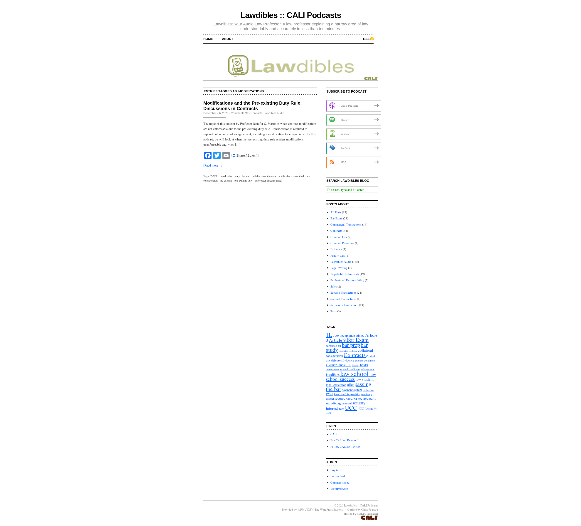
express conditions (365, 360)
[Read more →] (213, 165)
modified (299, 176)
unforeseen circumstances (268, 180)
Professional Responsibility (347, 280)
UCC (351, 407)
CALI (333, 434)
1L (329, 334)
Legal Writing (338, 268)
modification (269, 176)
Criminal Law (338, 237)
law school (354, 373)
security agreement (339, 403)
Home (208, 39)
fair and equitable (251, 176)
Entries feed (337, 476)
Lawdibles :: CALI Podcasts (290, 15)
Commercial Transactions (346, 224)
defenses (336, 360)
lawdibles (333, 374)
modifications (285, 176)
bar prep (351, 344)
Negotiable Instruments (344, 274)
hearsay (355, 365)
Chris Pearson (369, 509)
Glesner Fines (335, 364)
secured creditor (346, 398)
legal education (336, 384)
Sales (333, 286)
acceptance (347, 335)
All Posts (335, 212)
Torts (333, 311)
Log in (334, 470)
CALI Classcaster (367, 513)
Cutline (352, 509)
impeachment (332, 369)
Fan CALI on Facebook (344, 440)
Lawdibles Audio (274, 113)
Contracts (256, 113)
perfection (368, 390)
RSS (366, 39)
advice (360, 335)
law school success (351, 376)
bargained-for (333, 345)
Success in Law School (344, 305)
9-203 (336, 335)
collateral (365, 350)
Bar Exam (336, 218)
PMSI (329, 394)
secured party (367, 398)
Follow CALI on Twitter (345, 447)
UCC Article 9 (366, 408)
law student (364, 379)
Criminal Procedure (342, 243)
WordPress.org (339, 489)
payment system (352, 390)
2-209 (213, 176)
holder (364, 365)
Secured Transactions (343, 292)
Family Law (337, 255)
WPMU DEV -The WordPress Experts (320, 509)
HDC (348, 365)
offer (350, 384)
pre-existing (226, 180)
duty (237, 176)
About (227, 39)
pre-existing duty (243, 180)
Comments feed (340, 482)
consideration (226, 176)
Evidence (336, 249)
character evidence (348, 350)
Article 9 (337, 340)
